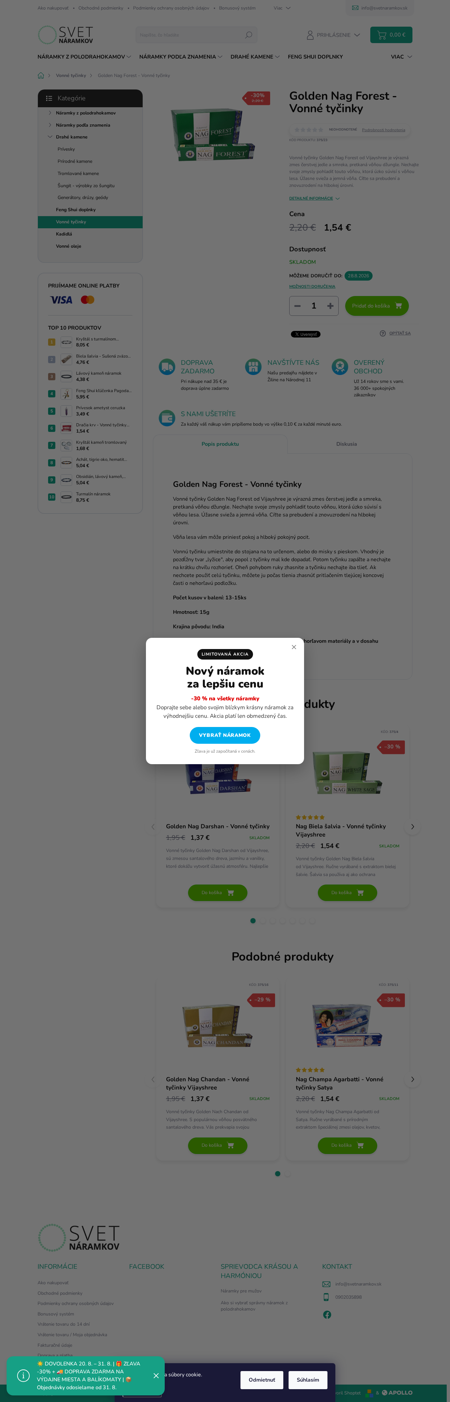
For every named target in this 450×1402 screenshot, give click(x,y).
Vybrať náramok (225, 735)
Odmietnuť (262, 1380)
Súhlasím (308, 1380)
